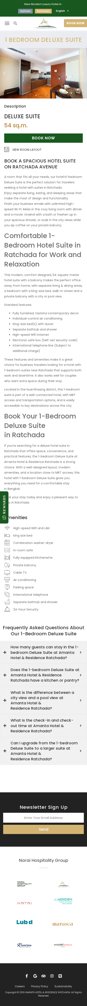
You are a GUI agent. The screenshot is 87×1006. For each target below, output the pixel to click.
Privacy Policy (39, 986)
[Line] (60, 976)
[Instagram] (52, 976)
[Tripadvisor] (43, 976)
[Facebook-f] (27, 976)
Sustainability (63, 986)
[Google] (35, 976)
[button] (7, 23)
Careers (20, 986)
